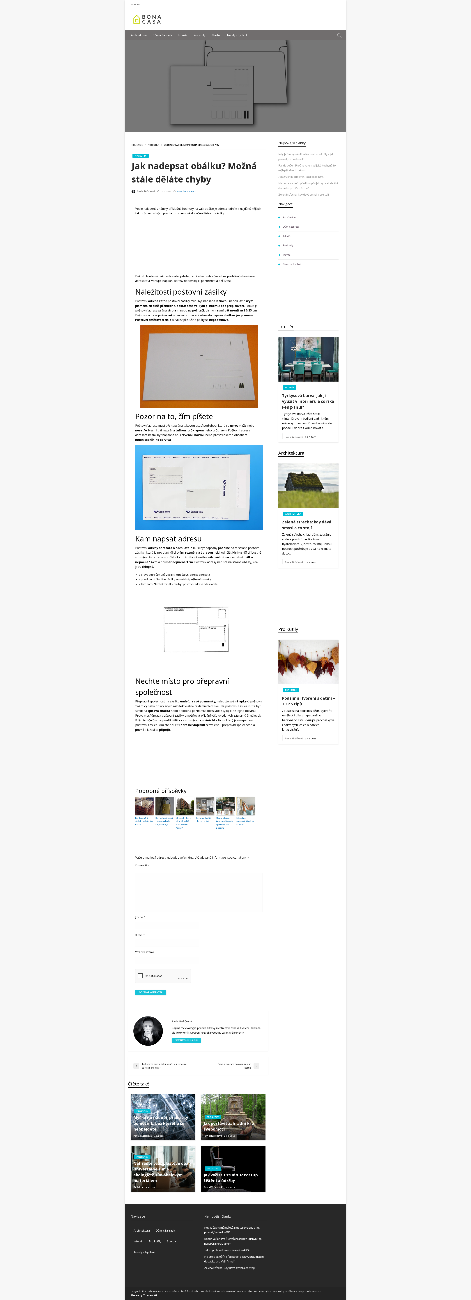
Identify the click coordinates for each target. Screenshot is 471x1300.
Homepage (137, 145)
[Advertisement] (274, 19)
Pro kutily (199, 35)
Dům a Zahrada (162, 35)
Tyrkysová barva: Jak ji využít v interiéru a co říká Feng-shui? (308, 401)
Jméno (140, 917)
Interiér (182, 35)
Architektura (139, 35)
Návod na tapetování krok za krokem (245, 821)
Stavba (216, 35)
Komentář (142, 865)
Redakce (138, 1187)
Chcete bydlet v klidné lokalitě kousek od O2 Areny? (183, 823)
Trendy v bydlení (237, 35)
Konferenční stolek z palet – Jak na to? (144, 821)
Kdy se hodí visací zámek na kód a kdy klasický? (164, 821)
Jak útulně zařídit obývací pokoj (204, 820)
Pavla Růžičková (146, 191)
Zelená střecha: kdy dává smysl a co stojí (303, 194)
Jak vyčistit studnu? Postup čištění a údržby (231, 1177)
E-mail (140, 934)
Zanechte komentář (186, 191)
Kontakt (135, 4)
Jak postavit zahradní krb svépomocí (229, 1126)
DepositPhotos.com (310, 1291)
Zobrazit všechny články (186, 1040)
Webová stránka (145, 952)
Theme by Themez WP (144, 1295)
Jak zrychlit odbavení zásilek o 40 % (301, 176)
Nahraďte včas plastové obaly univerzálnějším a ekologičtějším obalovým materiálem (162, 1172)
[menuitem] (139, 35)
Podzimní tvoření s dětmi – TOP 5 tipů (308, 701)
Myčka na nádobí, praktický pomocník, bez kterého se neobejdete (160, 1123)
